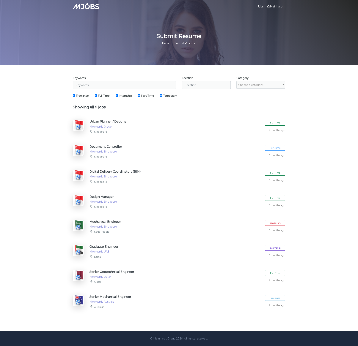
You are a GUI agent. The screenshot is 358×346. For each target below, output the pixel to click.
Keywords (79, 78)
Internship (125, 95)
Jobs (260, 6)
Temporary (169, 95)
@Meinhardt (275, 6)
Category (242, 78)
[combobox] (260, 85)
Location (187, 78)
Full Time (103, 95)
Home (166, 43)
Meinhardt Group (164, 338)
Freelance (82, 95)
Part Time (147, 95)
